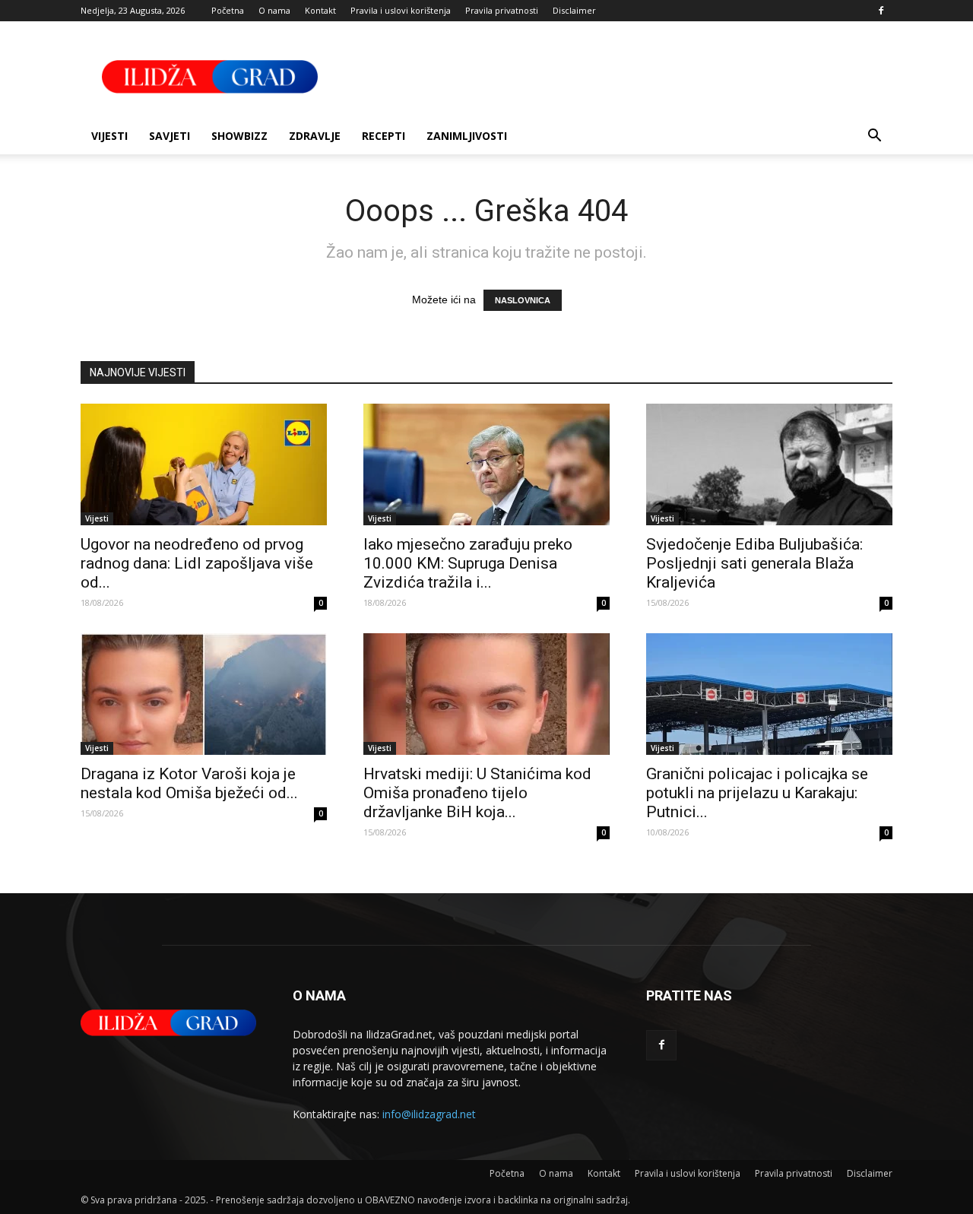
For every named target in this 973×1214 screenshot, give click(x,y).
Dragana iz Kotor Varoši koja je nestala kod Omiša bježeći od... (189, 783)
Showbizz (239, 135)
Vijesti (109, 135)
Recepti (383, 135)
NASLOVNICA (522, 300)
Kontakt (320, 10)
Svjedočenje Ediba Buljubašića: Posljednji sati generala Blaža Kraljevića (754, 563)
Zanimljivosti (466, 135)
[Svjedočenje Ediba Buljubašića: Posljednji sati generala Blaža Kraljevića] (769, 464)
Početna (227, 10)
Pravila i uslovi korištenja (400, 10)
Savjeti (169, 135)
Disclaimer (574, 10)
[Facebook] (881, 10)
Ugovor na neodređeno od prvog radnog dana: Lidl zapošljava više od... (197, 563)
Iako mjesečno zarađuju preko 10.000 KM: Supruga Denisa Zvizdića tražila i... (467, 563)
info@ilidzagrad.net (429, 1114)
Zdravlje (315, 135)
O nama (274, 10)
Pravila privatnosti (501, 10)
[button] (874, 137)
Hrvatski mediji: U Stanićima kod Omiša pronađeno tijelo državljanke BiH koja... (477, 793)
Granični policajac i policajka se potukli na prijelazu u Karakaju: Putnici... (757, 793)
